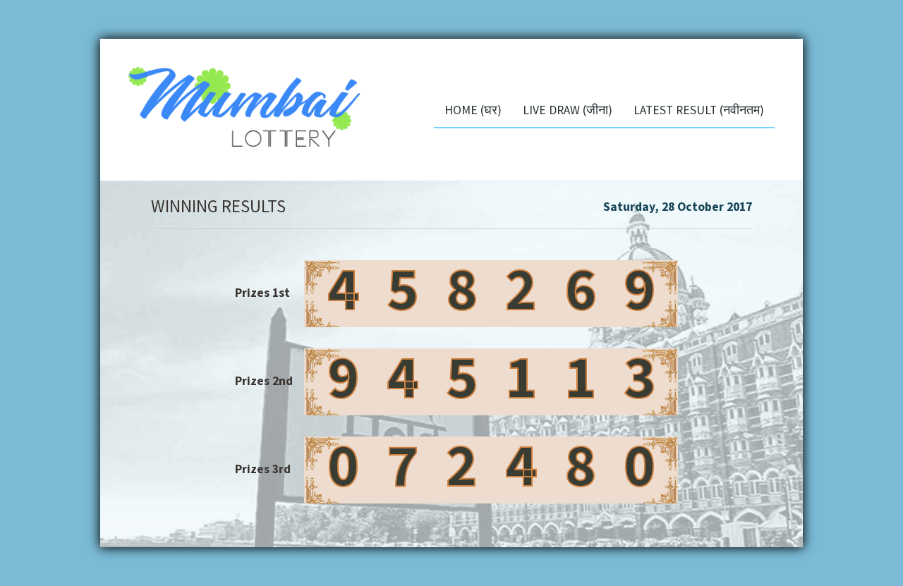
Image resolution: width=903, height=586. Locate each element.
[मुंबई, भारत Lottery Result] (230, 100)
